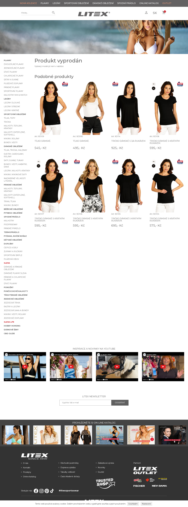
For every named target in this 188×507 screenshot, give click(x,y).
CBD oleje (9, 333)
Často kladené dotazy (70, 476)
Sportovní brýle (13, 255)
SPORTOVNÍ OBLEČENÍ (76, 3)
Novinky (101, 467)
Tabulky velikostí (67, 472)
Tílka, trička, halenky (15, 150)
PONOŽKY (8, 287)
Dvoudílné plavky (14, 64)
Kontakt (26, 467)
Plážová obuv (11, 259)
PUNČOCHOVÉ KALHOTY (16, 291)
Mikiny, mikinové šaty (15, 174)
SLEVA (7, 263)
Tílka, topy (9, 118)
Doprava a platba (67, 467)
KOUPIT (65, 148)
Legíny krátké (11, 110)
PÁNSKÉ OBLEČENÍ (13, 185)
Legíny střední (12, 106)
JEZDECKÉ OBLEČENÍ (14, 299)
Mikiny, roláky (11, 138)
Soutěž (101, 472)
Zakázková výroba (106, 463)
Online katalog (29, 476)
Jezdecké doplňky (14, 318)
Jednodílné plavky (14, 68)
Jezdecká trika (12, 303)
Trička (7, 122)
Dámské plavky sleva (15, 273)
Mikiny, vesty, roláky (15, 314)
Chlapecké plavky (13, 76)
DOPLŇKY (8, 244)
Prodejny (27, 472)
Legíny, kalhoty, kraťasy (17, 171)
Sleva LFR (9, 322)
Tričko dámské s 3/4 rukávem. (128, 141)
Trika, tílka (10, 201)
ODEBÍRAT (120, 402)
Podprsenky (10, 224)
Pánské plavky (11, 87)
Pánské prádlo (12, 228)
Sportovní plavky (13, 91)
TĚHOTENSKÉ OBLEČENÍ (15, 295)
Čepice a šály (11, 247)
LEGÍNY (56, 3)
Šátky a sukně (11, 79)
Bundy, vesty (11, 142)
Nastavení (146, 504)
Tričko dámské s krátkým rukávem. (165, 142)
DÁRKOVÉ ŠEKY (11, 330)
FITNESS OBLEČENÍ (13, 213)
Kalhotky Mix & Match (15, 95)
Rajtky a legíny (12, 306)
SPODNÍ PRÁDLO (126, 3)
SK (155, 13)
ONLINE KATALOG (149, 3)
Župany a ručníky (13, 251)
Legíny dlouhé (12, 103)
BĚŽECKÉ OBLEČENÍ (13, 209)
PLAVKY (45, 3)
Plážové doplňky (13, 83)
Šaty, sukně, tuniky (14, 160)
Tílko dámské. (43, 141)
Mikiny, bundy (11, 205)
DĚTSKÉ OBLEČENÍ (13, 240)
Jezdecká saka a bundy (16, 310)
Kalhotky (9, 221)
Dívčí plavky (10, 72)
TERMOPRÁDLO (11, 232)
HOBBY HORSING (12, 326)
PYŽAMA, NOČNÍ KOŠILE (15, 236)
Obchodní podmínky (69, 463)
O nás (25, 463)
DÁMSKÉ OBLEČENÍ (103, 3)
